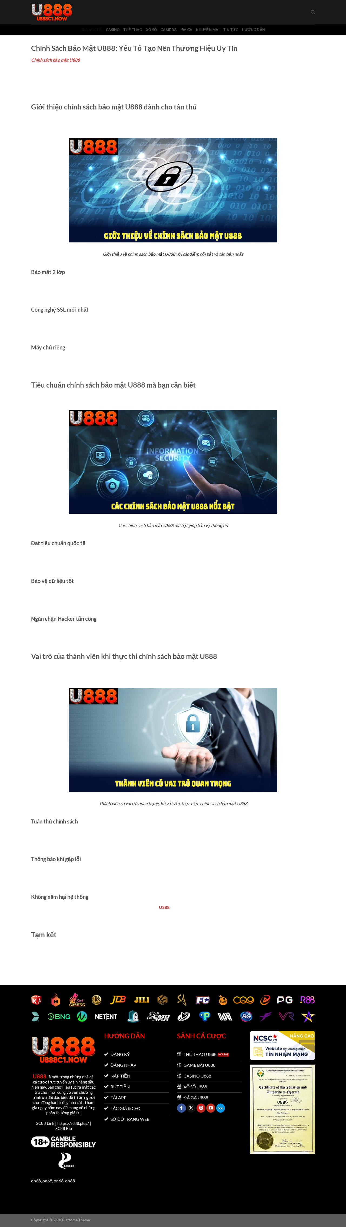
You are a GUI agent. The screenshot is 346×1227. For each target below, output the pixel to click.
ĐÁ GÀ (186, 30)
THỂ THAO (133, 30)
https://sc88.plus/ (73, 1123)
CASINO (113, 30)
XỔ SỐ (151, 30)
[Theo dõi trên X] (191, 1108)
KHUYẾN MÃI (207, 30)
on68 (36, 1180)
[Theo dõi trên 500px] (220, 1108)
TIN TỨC (230, 30)
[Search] (313, 12)
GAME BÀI (169, 30)
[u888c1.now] (58, 12)
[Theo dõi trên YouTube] (210, 1108)
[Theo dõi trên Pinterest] (201, 1108)
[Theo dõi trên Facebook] (181, 1108)
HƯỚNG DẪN (253, 30)
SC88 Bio (63, 1128)
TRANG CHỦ (91, 30)
